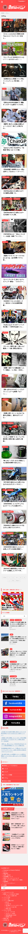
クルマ (6, 772)
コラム (6, 778)
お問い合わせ (7, 875)
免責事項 (5, 881)
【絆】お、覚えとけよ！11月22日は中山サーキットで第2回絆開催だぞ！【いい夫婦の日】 (18, 653)
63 (13, 580)
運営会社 (5, 873)
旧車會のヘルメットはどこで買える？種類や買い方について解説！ (17, 846)
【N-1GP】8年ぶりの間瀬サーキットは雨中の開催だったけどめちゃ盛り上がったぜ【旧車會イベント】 (13, 756)
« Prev (4, 577)
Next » (17, 580)
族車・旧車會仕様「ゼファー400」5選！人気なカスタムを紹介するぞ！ (18, 825)
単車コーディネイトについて (11, 878)
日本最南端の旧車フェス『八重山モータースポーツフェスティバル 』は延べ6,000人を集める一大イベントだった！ (13, 750)
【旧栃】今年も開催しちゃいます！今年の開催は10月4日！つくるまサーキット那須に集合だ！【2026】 (13, 739)
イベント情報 (8, 775)
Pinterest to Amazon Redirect (11, 870)
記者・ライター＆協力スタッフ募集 (12, 880)
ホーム (5, 871)
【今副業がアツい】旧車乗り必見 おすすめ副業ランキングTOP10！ (18, 836)
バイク (6, 768)
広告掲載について (8, 876)
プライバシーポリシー (9, 883)
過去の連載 (7, 781)
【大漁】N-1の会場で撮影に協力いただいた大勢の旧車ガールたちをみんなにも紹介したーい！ (13, 733)
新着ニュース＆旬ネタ (10, 765)
